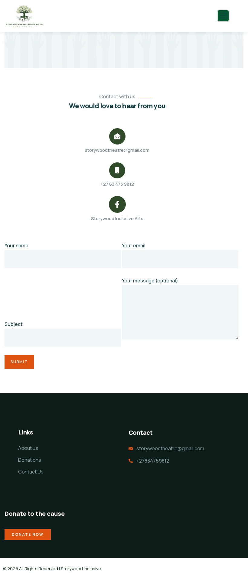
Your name (16, 245)
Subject (14, 324)
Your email (133, 245)
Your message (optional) (150, 280)
